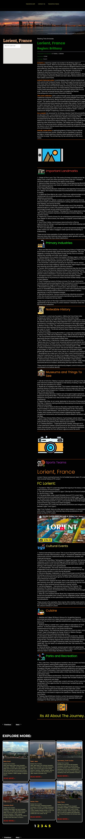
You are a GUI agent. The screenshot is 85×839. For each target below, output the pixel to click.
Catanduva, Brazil (8, 805)
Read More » (9, 778)
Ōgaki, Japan (34, 761)
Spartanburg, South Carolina (65, 760)
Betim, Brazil (7, 761)
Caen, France (61, 802)
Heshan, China (34, 801)
